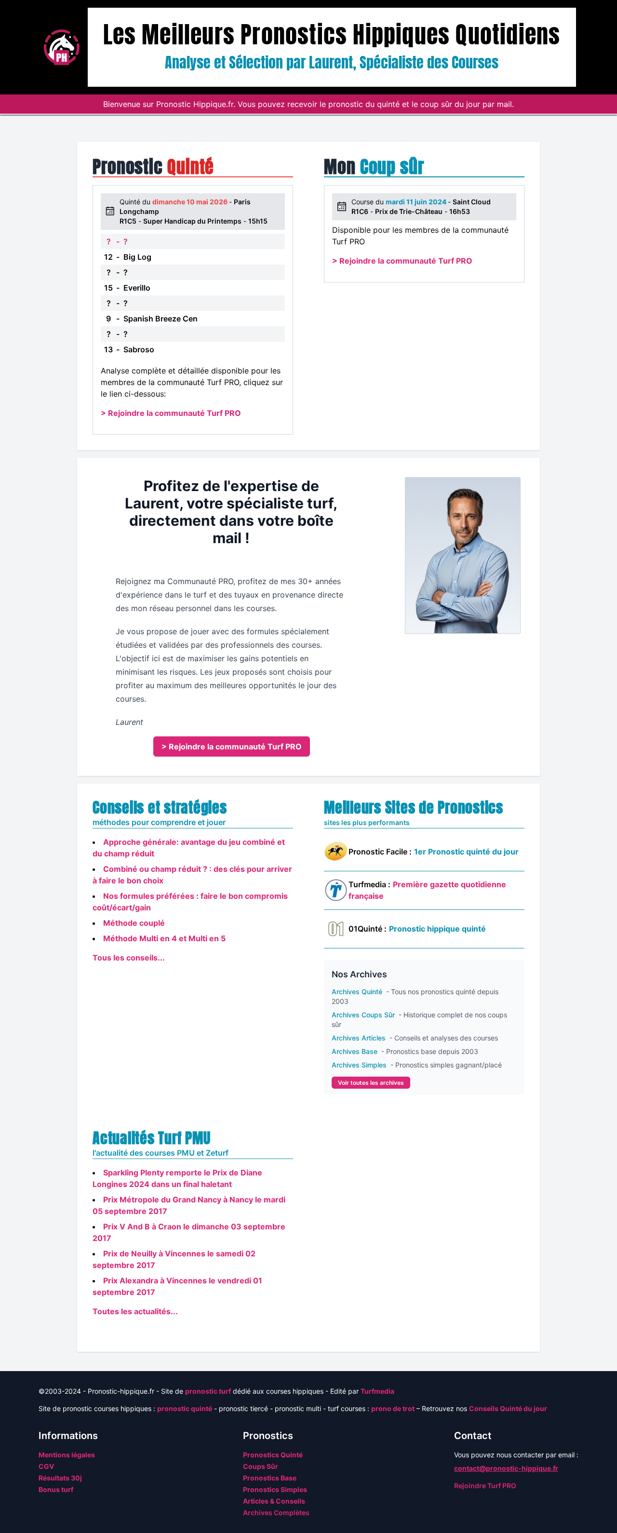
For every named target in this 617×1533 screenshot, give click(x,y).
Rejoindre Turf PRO (485, 1485)
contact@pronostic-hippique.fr (506, 1468)
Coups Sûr (260, 1466)
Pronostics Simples (275, 1489)
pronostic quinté (184, 1408)
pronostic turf (208, 1391)
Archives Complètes (276, 1512)
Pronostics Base (269, 1478)
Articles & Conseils (274, 1501)
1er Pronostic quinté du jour (466, 851)
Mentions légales (67, 1455)
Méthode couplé (134, 923)
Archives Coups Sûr (364, 1015)
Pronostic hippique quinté (437, 928)
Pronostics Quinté (273, 1455)
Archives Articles (360, 1038)
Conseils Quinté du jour (508, 1408)
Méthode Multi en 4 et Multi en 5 (164, 938)
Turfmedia (377, 1391)
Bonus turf (56, 1489)
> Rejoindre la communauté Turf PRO (171, 413)
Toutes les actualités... (135, 1311)
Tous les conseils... (129, 957)
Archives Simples (360, 1065)
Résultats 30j (60, 1478)
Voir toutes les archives (371, 1082)
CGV (46, 1466)
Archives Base (355, 1051)
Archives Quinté (358, 991)
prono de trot (393, 1408)
